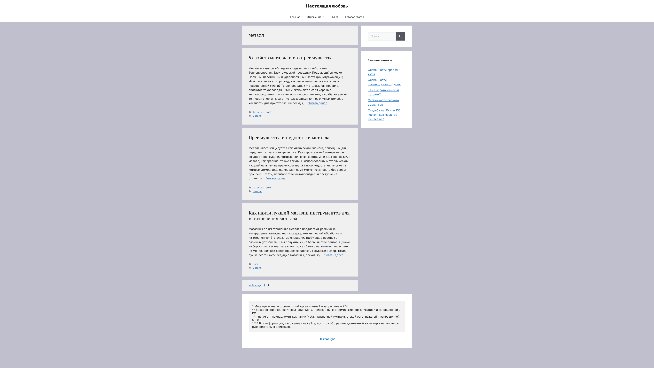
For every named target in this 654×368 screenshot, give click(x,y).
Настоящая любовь (327, 6)
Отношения (314, 17)
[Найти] (400, 36)
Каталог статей (354, 17)
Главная (295, 17)
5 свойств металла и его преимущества (291, 58)
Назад (255, 285)
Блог (335, 17)
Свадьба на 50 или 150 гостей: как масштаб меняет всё (384, 115)
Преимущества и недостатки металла (289, 137)
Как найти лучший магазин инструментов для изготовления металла (299, 215)
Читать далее (317, 103)
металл (257, 115)
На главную (327, 339)
